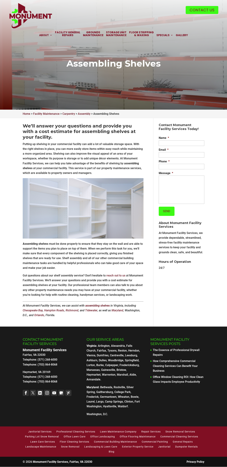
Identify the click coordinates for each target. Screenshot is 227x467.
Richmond (72, 310)
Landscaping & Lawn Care (100, 446)
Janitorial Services (40, 431)
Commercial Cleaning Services (179, 436)
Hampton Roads (54, 310)
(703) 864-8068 (47, 381)
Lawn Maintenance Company (118, 431)
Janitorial (164, 446)
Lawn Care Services (42, 441)
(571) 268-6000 (47, 376)
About (44, 35)
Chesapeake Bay (33, 310)
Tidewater (91, 310)
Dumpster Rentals (186, 446)
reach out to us (115, 275)
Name (164, 138)
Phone (164, 161)
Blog (111, 451)
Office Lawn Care (74, 436)
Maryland (117, 310)
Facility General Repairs (67, 34)
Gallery (182, 35)
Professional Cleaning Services (75, 431)
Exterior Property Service (137, 446)
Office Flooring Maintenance (138, 436)
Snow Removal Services (180, 431)
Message (166, 173)
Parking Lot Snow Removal (42, 436)
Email (163, 149)
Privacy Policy (195, 461)
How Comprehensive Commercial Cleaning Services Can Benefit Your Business (175, 365)
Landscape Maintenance (40, 446)
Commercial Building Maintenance (115, 441)
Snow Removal (70, 446)
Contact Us (202, 10)
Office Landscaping (102, 436)
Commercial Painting (155, 441)
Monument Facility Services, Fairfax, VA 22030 (62, 461)
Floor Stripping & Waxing (141, 34)
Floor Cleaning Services (74, 441)
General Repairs (183, 441)
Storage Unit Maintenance (116, 34)
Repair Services (151, 431)
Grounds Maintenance (93, 34)
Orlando (39, 315)
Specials (163, 35)
